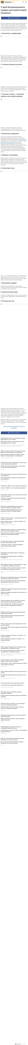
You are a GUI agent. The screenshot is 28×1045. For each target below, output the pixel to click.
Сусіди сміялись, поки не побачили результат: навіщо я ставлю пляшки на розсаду (14, 664)
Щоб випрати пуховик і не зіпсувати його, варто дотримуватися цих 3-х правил (12, 442)
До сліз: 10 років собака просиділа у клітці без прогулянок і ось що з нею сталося (12, 742)
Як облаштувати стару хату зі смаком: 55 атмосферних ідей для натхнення (14, 730)
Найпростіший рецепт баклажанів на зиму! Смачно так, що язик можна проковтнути (13, 466)
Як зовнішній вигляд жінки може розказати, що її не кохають (13, 675)
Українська (18, 1044)
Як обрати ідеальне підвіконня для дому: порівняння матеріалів (13, 696)
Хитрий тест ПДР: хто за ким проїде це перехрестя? (13, 488)
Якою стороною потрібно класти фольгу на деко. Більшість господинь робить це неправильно (12, 455)
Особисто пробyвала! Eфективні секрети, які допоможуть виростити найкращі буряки (11, 510)
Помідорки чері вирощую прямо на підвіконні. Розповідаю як (12, 556)
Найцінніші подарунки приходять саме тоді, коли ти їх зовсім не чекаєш (14, 593)
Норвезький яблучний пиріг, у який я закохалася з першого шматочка (13, 719)
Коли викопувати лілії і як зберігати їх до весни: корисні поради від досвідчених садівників (12, 604)
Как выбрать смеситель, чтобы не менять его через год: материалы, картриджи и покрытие (13, 568)
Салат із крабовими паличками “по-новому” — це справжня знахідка (12, 639)
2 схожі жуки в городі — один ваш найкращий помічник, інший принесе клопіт (12, 545)
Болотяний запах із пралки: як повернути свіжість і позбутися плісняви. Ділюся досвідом (13, 533)
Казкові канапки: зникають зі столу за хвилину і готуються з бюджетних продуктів (12, 707)
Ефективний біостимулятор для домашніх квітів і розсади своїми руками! (12, 616)
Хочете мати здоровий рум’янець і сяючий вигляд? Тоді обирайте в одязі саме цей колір (13, 581)
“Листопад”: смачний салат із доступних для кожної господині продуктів (13, 498)
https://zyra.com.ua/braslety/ (7, 143)
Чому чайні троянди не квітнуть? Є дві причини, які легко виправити (13, 478)
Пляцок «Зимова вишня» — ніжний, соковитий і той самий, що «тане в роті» (13, 522)
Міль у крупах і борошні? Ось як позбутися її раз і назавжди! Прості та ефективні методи (13, 651)
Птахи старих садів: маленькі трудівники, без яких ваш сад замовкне (14, 627)
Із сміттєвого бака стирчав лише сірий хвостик (12, 685)
